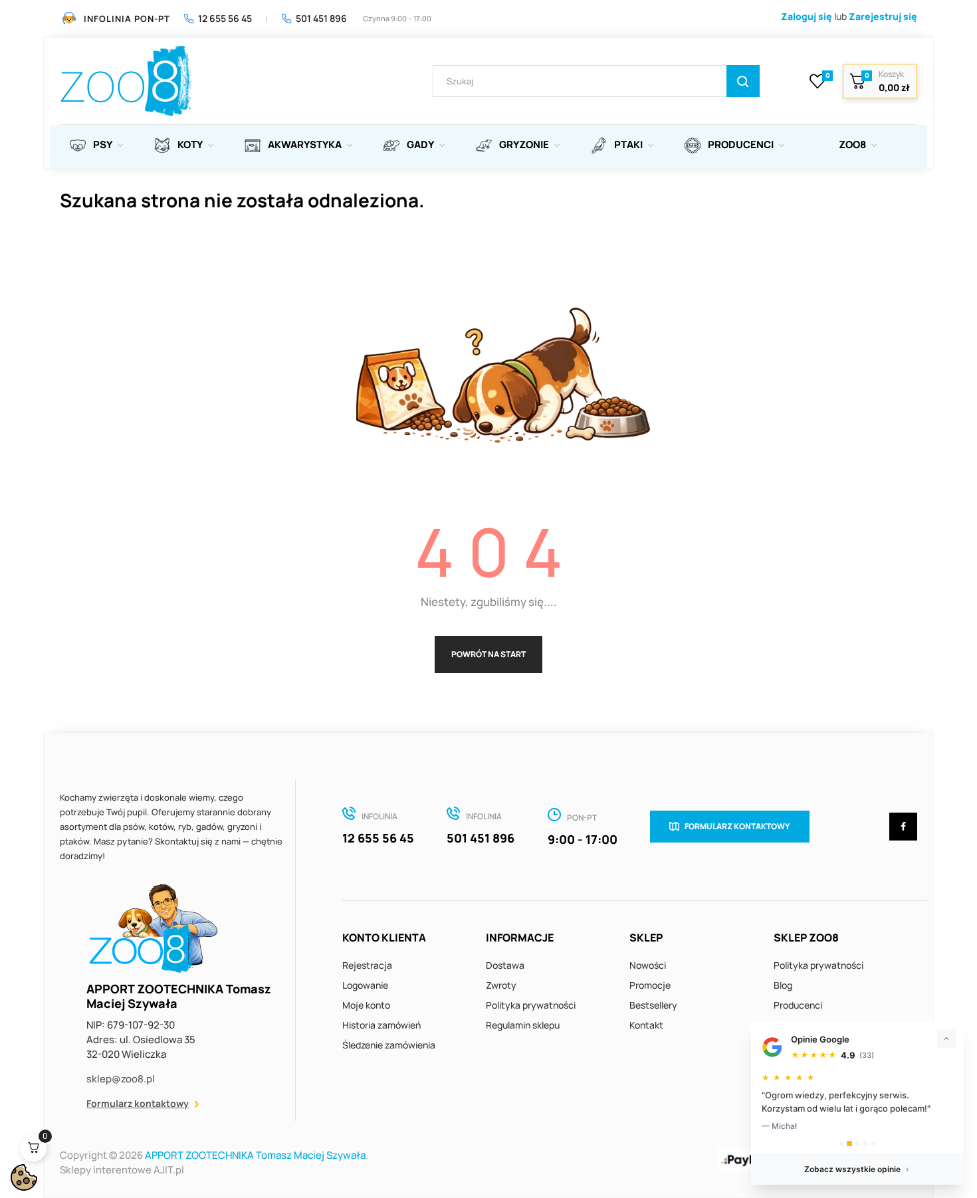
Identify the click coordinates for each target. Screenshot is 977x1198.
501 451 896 (321, 18)
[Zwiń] (946, 1038)
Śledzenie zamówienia (388, 1045)
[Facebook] (903, 826)
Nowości (647, 965)
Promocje (650, 985)
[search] (743, 81)
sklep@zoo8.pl (120, 1079)
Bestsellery (653, 1005)
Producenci (798, 1005)
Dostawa (505, 965)
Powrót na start (488, 654)
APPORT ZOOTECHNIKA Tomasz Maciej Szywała (255, 1155)
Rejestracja (367, 965)
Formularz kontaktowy (137, 1103)
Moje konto (366, 1005)
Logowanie (365, 985)
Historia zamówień (381, 1025)
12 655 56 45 (225, 18)
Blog (783, 985)
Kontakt (646, 1025)
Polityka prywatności (531, 1005)
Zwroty (501, 985)
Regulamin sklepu (523, 1025)
